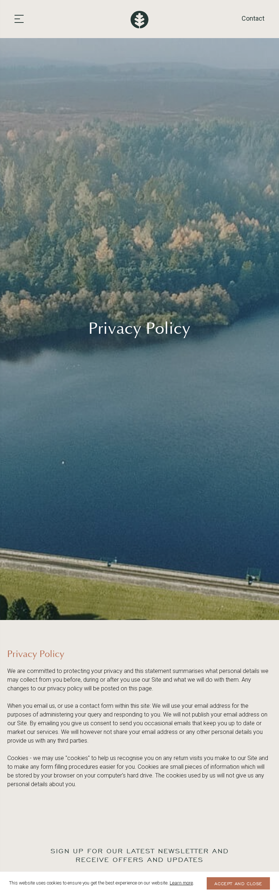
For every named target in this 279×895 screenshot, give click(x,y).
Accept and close (238, 884)
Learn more (181, 883)
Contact (253, 18)
